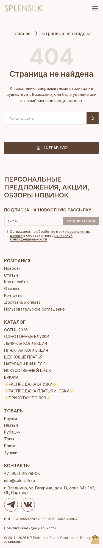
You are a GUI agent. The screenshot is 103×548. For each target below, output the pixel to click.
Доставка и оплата (22, 302)
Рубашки (12, 432)
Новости (12, 268)
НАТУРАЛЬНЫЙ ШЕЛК (24, 363)
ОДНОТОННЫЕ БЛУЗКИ (26, 336)
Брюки (10, 445)
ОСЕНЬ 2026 (16, 330)
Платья (11, 425)
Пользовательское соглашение (34, 309)
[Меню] (95, 8)
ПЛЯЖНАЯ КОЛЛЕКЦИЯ (26, 350)
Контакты (13, 295)
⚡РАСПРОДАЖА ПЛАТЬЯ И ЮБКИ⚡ (39, 391)
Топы (9, 439)
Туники (10, 452)
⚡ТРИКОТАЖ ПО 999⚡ (27, 397)
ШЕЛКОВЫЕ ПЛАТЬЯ (23, 357)
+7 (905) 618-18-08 (22, 473)
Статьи (11, 275)
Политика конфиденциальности (30, 528)
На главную (55, 147)
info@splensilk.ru (19, 480)
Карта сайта (16, 281)
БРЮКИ (11, 377)
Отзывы (11, 288)
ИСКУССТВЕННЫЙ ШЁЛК (27, 370)
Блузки (10, 418)
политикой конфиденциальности (41, 237)
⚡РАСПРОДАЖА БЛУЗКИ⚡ (30, 384)
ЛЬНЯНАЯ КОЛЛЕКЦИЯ (25, 343)
